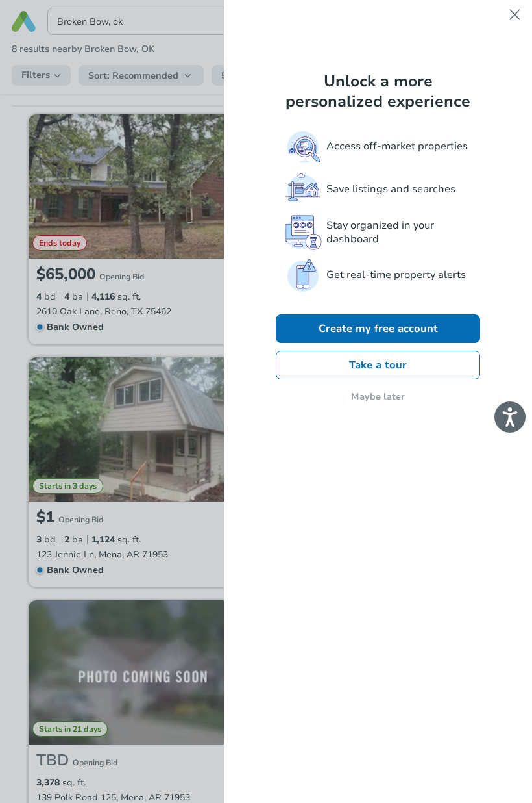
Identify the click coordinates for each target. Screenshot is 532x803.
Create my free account (378, 329)
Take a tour (378, 365)
